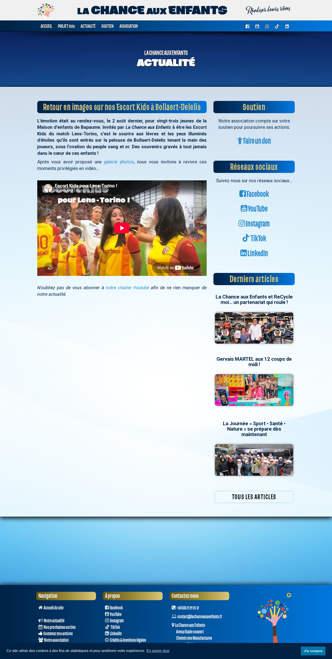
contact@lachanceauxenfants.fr (199, 616)
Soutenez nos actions (57, 633)
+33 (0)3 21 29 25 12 (187, 608)
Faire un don (257, 141)
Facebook (257, 194)
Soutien (107, 26)
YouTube (257, 209)
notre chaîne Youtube (127, 287)
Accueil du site (53, 608)
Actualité (88, 26)
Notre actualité (53, 620)
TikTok (258, 238)
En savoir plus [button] (158, 651)
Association (128, 26)
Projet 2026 (66, 26)
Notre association (56, 640)
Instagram (257, 224)
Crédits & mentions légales (127, 640)
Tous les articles (254, 497)
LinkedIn (257, 253)
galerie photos (119, 162)
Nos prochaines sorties (59, 627)
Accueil (46, 26)
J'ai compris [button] (313, 651)
